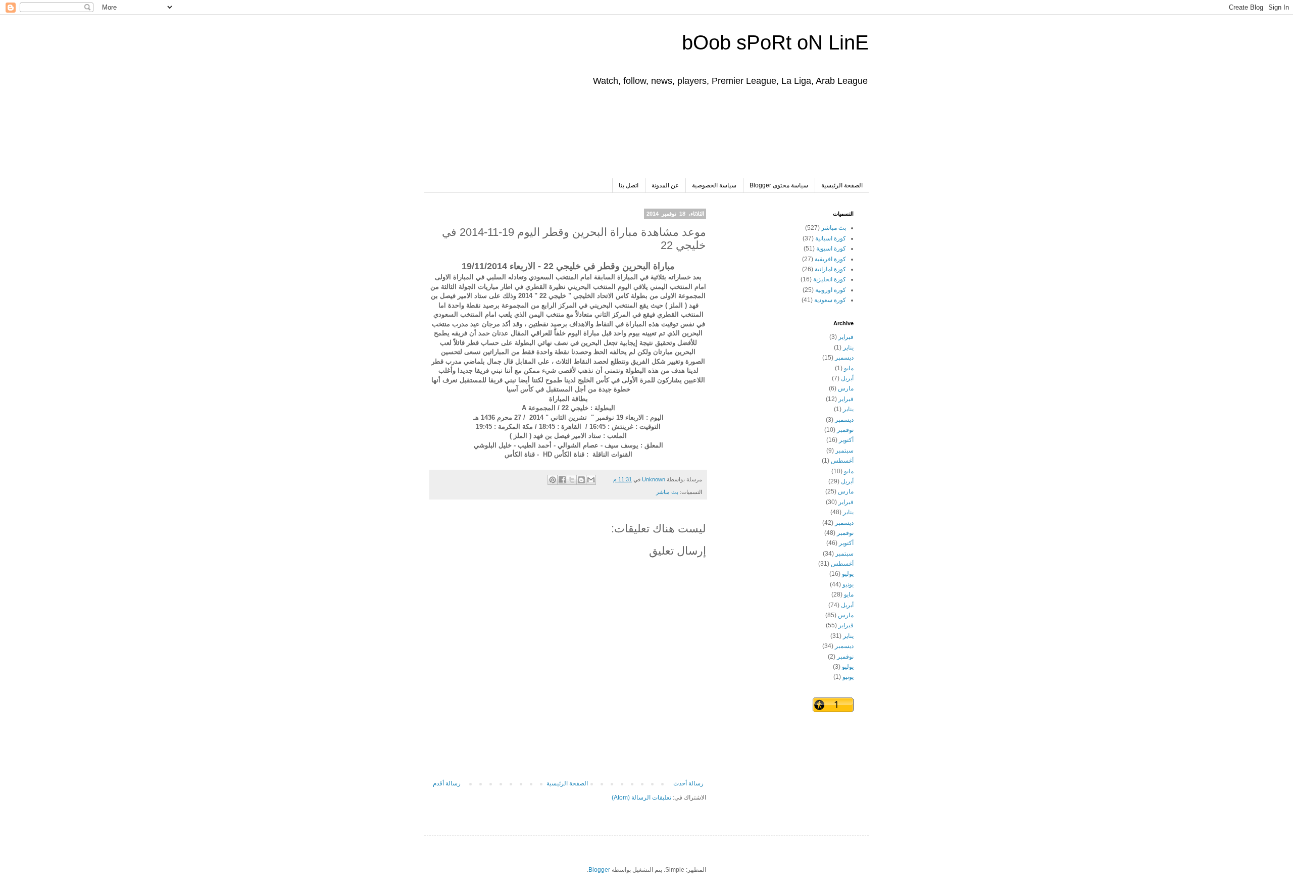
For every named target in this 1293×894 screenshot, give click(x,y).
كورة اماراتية (830, 269)
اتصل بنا (628, 185)
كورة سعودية (830, 300)
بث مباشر (667, 492)
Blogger (599, 869)
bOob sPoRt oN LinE (775, 42)
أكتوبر (846, 439)
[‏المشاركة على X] (572, 480)
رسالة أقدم (447, 783)
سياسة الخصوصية (714, 185)
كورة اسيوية (831, 248)
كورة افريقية (830, 259)
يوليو (848, 573)
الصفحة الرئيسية (842, 185)
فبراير (846, 336)
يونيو (848, 584)
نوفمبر (845, 429)
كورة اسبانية (830, 238)
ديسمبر (844, 357)
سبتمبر (844, 450)
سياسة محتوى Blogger (779, 185)
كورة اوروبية (830, 289)
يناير (848, 347)
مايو (849, 368)
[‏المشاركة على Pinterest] (553, 480)
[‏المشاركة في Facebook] (562, 480)
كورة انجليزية (829, 279)
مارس (846, 388)
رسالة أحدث (688, 783)
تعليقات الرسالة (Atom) (641, 797)
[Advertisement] (670, 138)
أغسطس (842, 460)
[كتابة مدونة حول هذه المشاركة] (581, 480)
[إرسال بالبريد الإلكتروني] (591, 480)
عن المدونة (665, 185)
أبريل (847, 378)
